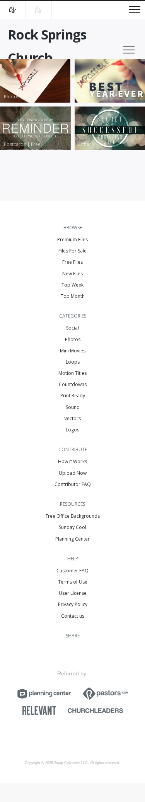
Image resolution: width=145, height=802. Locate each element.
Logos (72, 429)
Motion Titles (72, 373)
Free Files (72, 262)
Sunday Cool (72, 527)
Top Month (73, 296)
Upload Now (73, 473)
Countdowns (73, 384)
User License (73, 593)
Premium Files (72, 239)
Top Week (72, 285)
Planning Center (72, 539)
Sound (73, 407)
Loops (73, 362)
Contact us (72, 616)
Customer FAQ (72, 570)
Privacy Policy (72, 604)
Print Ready (72, 395)
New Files (72, 273)
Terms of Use (72, 582)
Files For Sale (72, 250)
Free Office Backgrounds (73, 516)
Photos (72, 339)
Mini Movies (72, 350)
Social (72, 328)
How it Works (72, 461)
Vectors (72, 418)
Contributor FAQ (73, 484)
